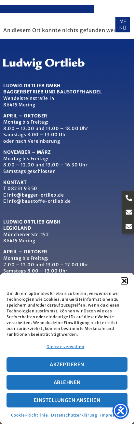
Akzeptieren (67, 364)
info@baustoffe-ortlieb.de (39, 201)
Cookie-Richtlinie (29, 415)
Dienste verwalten (66, 346)
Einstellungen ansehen (67, 400)
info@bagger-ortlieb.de (35, 195)
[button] (124, 281)
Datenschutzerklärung (74, 415)
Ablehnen (67, 382)
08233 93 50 (22, 188)
